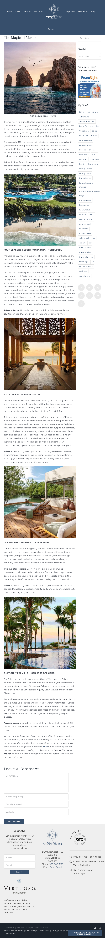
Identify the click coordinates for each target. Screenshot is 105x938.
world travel (84, 276)
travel (91, 243)
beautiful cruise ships (89, 126)
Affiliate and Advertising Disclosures (19, 931)
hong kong (93, 164)
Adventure (84, 117)
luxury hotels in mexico (86, 185)
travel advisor (85, 252)
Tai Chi (82, 243)
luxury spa (84, 205)
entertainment (86, 145)
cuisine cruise (85, 140)
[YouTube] (97, 295)
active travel (92, 112)
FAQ (94, 154)
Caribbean (84, 131)
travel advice (85, 247)
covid (94, 131)
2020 (81, 112)
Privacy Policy (64, 931)
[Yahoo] (81, 303)
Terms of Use (10, 933)
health (82, 164)
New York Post (86, 219)
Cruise (94, 135)
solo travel (84, 238)
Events (92, 150)
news (91, 214)
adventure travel (86, 121)
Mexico (82, 214)
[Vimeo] (89, 295)
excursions (84, 154)
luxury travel (85, 210)
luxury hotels (85, 178)
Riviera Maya (85, 233)
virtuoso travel (86, 266)
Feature (82, 159)
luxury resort (85, 200)
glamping (94, 159)
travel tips (83, 262)
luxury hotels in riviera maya (89, 193)
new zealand (85, 224)
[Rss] (97, 287)
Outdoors (83, 228)
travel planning (86, 257)
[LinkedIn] (89, 287)
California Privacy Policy (46, 931)
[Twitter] (81, 295)
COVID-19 (83, 135)
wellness (83, 271)
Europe (82, 150)
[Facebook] (81, 287)
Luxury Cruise (85, 169)
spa (93, 238)
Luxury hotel (85, 173)
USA (94, 262)
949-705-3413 (56, 864)
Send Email (56, 867)
